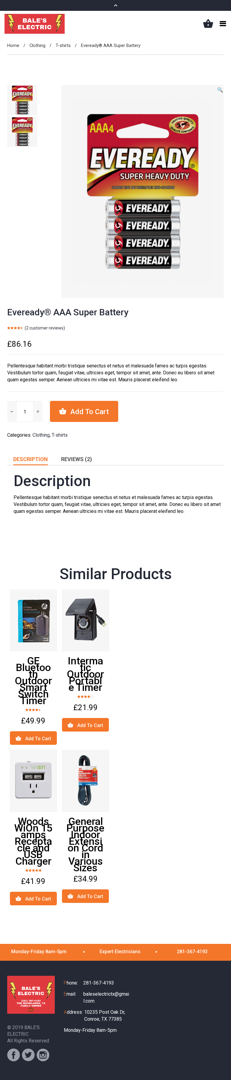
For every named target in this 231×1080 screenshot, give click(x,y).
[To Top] (218, 1063)
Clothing (37, 45)
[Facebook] (13, 1055)
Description (30, 459)
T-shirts (63, 45)
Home (13, 45)
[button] (37, 411)
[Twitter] (28, 1055)
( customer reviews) (45, 328)
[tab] (30, 459)
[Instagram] (43, 1055)
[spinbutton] (24, 411)
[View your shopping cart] (208, 23)
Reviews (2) (76, 459)
